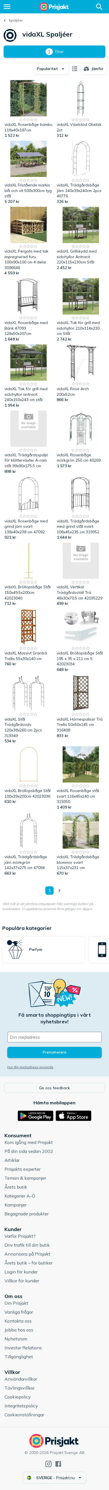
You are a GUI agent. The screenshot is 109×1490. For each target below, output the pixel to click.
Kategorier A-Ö (19, 1196)
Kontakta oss (18, 1321)
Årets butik (15, 1187)
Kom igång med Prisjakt (28, 1142)
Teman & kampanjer (25, 1178)
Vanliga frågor (18, 1312)
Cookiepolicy (17, 1397)
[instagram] (48, 1464)
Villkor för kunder (21, 1280)
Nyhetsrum (15, 1339)
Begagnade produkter (26, 1214)
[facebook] (58, 1464)
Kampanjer (15, 1205)
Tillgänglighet (18, 1356)
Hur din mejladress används (30, 1067)
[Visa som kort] (74, 69)
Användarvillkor (20, 1379)
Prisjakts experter (22, 1169)
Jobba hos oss (18, 1330)
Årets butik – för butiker (28, 1263)
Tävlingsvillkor (19, 1388)
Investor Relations (23, 1347)
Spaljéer (16, 20)
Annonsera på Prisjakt (27, 1254)
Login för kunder (21, 1272)
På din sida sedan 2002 (28, 1151)
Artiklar (12, 1160)
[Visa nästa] (59, 890)
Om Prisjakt (16, 1303)
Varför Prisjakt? (19, 1236)
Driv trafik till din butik (27, 1245)
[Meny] (7, 6)
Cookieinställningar (24, 1414)
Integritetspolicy (21, 1406)
